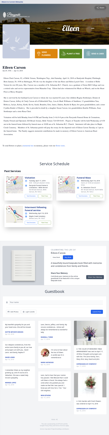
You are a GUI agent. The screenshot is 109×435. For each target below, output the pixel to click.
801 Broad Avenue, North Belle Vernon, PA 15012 (92, 191)
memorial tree (28, 145)
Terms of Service (60, 425)
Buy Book (68, 257)
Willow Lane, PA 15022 (37, 218)
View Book (56, 257)
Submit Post (97, 312)
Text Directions (31, 196)
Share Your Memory (95, 277)
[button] (14, 182)
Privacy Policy (48, 425)
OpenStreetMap (57, 429)
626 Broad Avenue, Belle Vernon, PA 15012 (37, 191)
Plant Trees (44, 196)
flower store (60, 145)
